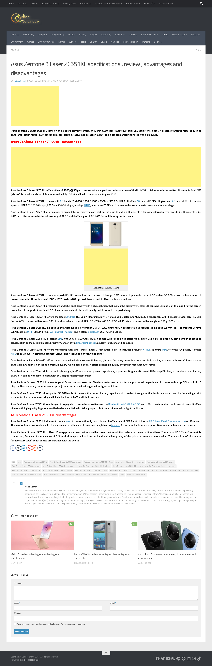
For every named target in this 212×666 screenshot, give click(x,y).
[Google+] (178, 659)
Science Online (166, 3)
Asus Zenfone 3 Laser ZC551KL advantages (65, 462)
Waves (72, 41)
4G (173, 201)
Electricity (195, 34)
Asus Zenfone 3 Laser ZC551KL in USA (26, 470)
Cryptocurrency (130, 41)
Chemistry (106, 34)
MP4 (13, 353)
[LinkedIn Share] (24, 448)
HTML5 (146, 349)
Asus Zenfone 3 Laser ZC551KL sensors (26, 474)
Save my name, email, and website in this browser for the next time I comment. (51, 624)
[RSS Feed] (173, 659)
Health (71, 34)
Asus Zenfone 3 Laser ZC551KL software (59, 474)
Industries (120, 34)
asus (19, 462)
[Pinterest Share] (29, 448)
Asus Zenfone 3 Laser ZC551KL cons (160, 462)
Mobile (165, 34)
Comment (19, 583)
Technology (28, 34)
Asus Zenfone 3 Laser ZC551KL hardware (160, 466)
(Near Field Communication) (167, 421)
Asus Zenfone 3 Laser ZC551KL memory (57, 470)
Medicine (133, 34)
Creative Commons (50, 3)
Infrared (115, 425)
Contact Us (85, 3)
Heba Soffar (149, 3)
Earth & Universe (149, 34)
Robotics (15, 34)
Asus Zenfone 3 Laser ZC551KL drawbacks (94, 466)
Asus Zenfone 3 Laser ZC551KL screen (184, 470)
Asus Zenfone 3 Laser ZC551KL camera (130, 462)
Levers (104, 41)
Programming (57, 34)
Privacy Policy (69, 3)
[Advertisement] (35, 106)
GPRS (87, 205)
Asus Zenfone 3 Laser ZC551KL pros (123, 470)
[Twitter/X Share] (18, 448)
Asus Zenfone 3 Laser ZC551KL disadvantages (60, 466)
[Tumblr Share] (40, 448)
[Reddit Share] (34, 448)
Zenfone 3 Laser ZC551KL (136, 474)
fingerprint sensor (86, 342)
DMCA (34, 3)
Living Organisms (46, 41)
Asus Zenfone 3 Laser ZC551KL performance (91, 470)
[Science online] (158, 659)
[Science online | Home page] (26, 19)
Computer (42, 34)
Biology (82, 34)
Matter (61, 41)
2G (61, 201)
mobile (114, 474)
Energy (93, 41)
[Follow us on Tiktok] (199, 659)
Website (17, 613)
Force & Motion (179, 34)
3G (138, 201)
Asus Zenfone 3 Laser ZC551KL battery (98, 462)
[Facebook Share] (13, 448)
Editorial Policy (133, 3)
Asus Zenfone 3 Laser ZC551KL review (153, 470)
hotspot (68, 332)
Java (68, 421)
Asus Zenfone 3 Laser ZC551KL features (128, 466)
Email (113, 603)
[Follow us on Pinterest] (184, 659)
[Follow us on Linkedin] (189, 659)
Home (11, 3)
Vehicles (115, 41)
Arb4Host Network (30, 660)
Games (30, 41)
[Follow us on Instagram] (194, 659)
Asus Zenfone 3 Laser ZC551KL (35, 462)
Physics (93, 34)
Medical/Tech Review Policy (108, 3)
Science (158, 41)
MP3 (164, 349)
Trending (146, 41)
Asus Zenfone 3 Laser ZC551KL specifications (93, 474)
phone (122, 474)
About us (22, 3)
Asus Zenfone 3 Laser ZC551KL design (26, 466)
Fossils (83, 41)
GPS (60, 338)
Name (17, 603)
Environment (17, 41)
